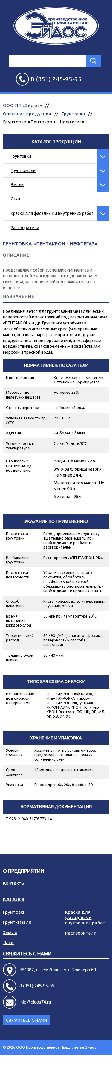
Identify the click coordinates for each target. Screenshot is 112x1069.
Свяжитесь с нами (26, 1020)
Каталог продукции (56, 141)
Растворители (25, 227)
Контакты (14, 883)
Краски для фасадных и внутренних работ (52, 213)
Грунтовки (21, 156)
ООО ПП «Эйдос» (22, 105)
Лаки (15, 199)
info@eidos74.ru (35, 1001)
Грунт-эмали (23, 170)
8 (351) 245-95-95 (36, 985)
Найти (93, 61)
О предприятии (23, 871)
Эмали (17, 184)
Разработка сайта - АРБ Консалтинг (77, 1062)
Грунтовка (73, 113)
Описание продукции (27, 113)
